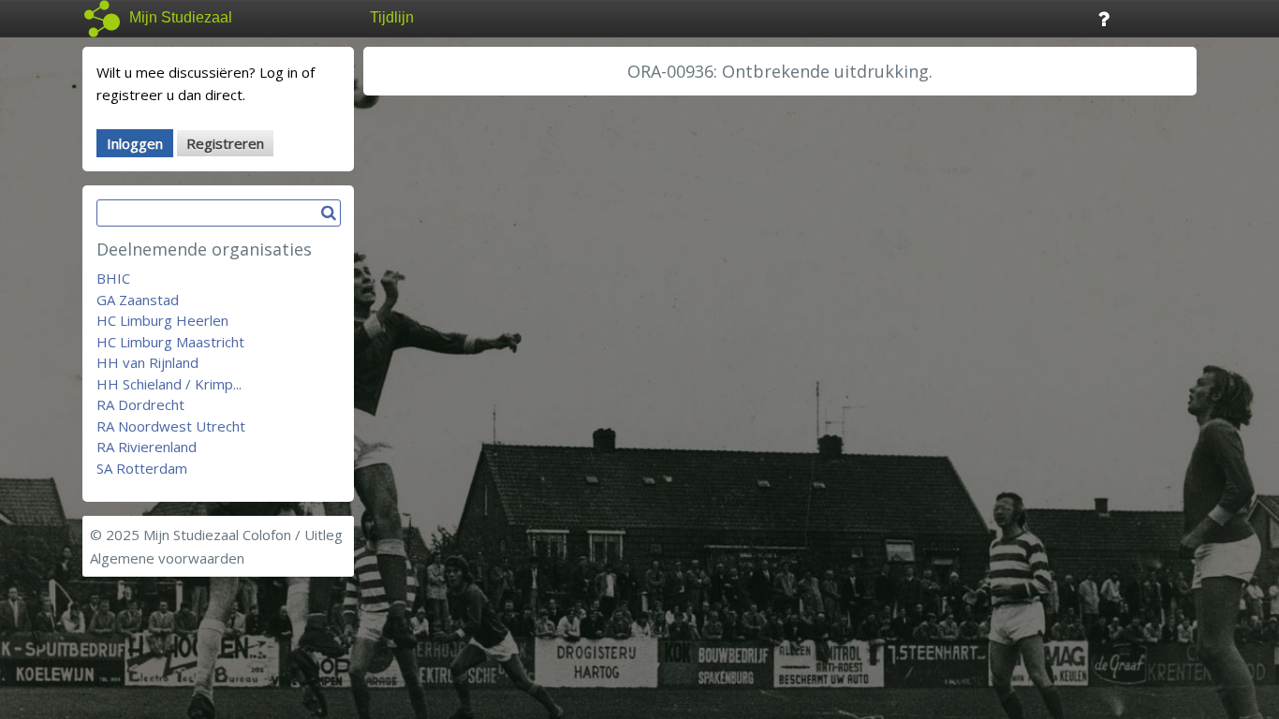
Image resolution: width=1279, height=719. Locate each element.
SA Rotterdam (141, 468)
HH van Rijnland (147, 362)
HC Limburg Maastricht (170, 341)
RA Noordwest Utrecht (170, 426)
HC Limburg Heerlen (162, 320)
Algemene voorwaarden (167, 558)
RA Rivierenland (146, 446)
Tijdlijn (392, 17)
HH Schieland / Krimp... (169, 383)
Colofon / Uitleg (293, 534)
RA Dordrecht (140, 404)
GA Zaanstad (137, 299)
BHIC (113, 278)
